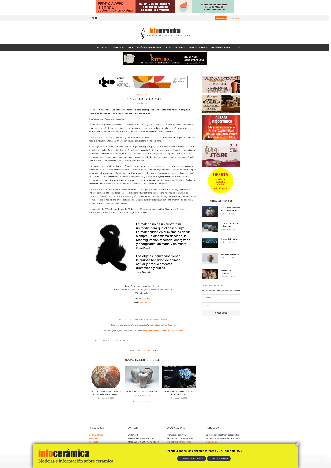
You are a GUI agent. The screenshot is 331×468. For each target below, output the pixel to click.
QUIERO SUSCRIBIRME (219, 458)
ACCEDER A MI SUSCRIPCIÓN (192, 458)
